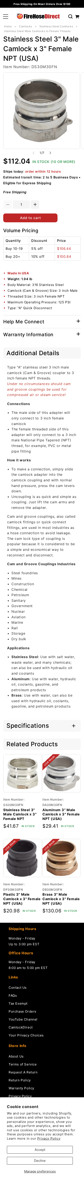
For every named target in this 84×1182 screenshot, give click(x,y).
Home (8, 26)
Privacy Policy (48, 1138)
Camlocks (25, 26)
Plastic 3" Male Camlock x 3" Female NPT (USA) (21, 899)
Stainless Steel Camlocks (56, 26)
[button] (5, 16)
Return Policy (20, 1080)
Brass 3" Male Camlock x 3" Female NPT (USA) (61, 899)
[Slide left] (33, 153)
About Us (16, 1056)
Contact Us (18, 988)
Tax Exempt (18, 1003)
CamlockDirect (21, 1027)
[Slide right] (50, 153)
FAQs (13, 995)
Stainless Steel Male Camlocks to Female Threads (37, 31)
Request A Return (23, 1072)
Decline (40, 1161)
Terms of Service (23, 1064)
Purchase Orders (22, 1011)
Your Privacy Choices (26, 1035)
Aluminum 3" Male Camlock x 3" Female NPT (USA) (61, 814)
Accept (40, 1150)
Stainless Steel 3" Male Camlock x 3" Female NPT (19, 814)
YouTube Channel (23, 1019)
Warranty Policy (21, 1088)
